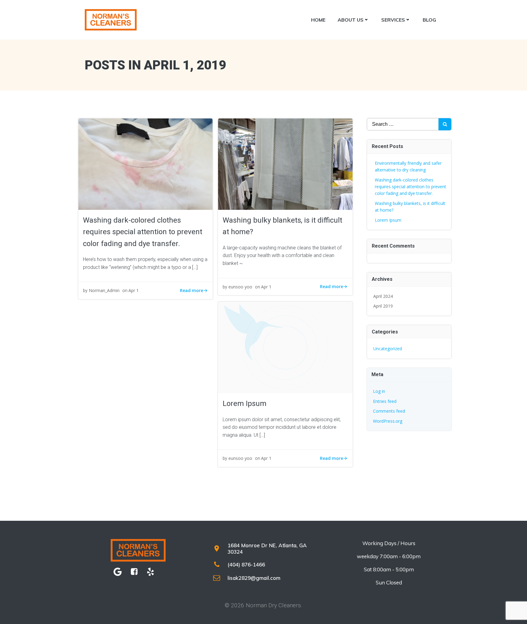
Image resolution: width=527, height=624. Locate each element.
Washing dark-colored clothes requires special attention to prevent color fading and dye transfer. (410, 186)
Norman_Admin (104, 290)
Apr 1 (133, 290)
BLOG (429, 20)
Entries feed (384, 401)
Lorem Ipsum (388, 220)
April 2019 (383, 306)
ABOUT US (351, 20)
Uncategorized (387, 348)
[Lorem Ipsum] (285, 347)
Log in (379, 391)
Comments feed (389, 411)
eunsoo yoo (240, 287)
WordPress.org (387, 421)
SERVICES (393, 20)
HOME (318, 20)
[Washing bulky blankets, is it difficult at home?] (285, 163)
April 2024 (383, 296)
